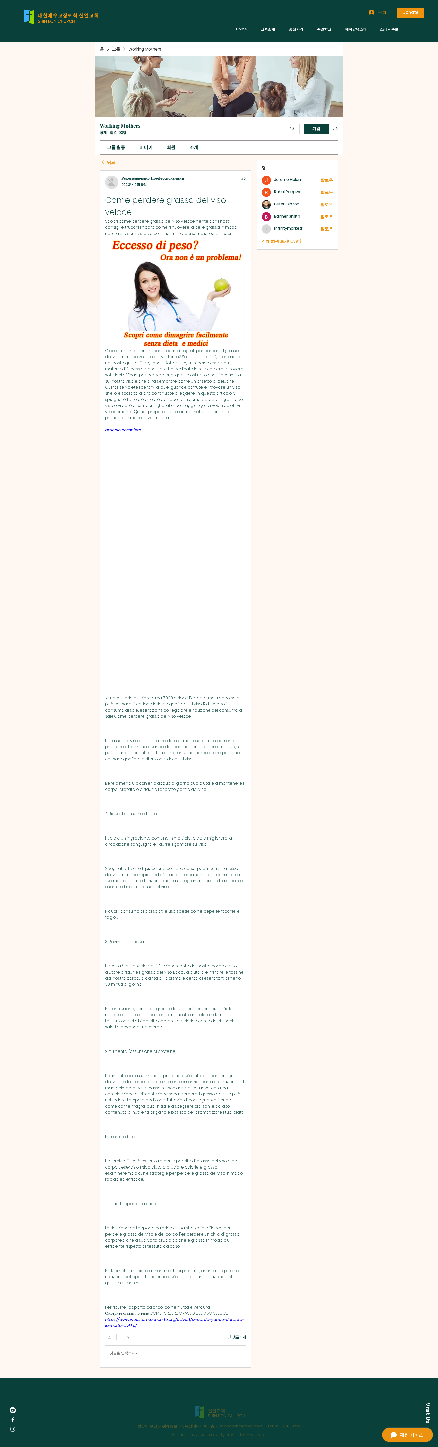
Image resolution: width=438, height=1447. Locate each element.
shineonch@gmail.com (241, 1415)
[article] (175, 769)
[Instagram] (13, 1429)
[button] (428, 1413)
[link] (116, 147)
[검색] (292, 129)
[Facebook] (13, 1420)
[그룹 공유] (335, 128)
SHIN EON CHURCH (56, 21)
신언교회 (216, 1400)
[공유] (243, 179)
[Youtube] (13, 1410)
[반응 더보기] (126, 1337)
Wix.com (257, 1424)
